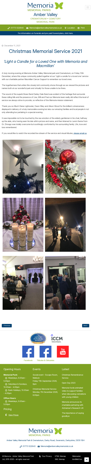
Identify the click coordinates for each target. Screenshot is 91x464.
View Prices (13, 415)
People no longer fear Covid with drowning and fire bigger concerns (85, 325)
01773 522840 (17, 28)
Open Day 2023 (68, 383)
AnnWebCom (77, 459)
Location (71, 28)
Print (83, 28)
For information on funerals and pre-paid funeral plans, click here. (45, 33)
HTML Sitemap (60, 456)
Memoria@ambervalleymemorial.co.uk (45, 28)
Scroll (86, 459)
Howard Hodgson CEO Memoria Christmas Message (7, 325)
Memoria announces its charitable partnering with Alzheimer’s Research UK (73, 405)
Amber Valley (45, 14)
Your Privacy (47, 456)
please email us (80, 133)
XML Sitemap (60, 459)
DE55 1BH (80, 440)
